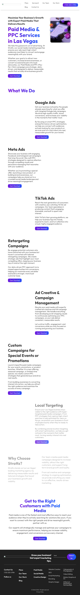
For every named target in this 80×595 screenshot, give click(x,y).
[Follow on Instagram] (4, 580)
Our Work (23, 577)
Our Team (23, 573)
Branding (52, 579)
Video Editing (68, 574)
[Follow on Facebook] (8, 580)
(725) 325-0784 (70, 5)
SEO (50, 572)
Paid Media (38, 570)
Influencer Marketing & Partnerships (67, 583)
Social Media (39, 573)
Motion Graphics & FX (69, 578)
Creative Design (40, 577)
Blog (20, 581)
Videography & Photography (68, 570)
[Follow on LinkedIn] (11, 580)
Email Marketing (54, 576)
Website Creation (54, 569)
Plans (21, 570)
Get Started (15, 76)
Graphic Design (54, 582)
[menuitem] (24, 3)
